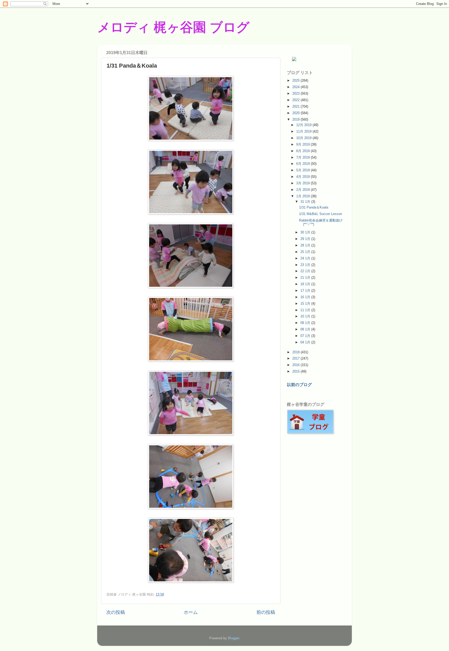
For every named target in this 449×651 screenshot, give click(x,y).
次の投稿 (115, 612)
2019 (296, 119)
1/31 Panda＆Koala (313, 207)
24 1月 (305, 258)
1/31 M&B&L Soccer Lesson (320, 214)
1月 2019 (303, 196)
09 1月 (305, 323)
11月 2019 (304, 131)
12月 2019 (304, 125)
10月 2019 (304, 138)
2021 (296, 106)
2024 (296, 87)
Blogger (233, 638)
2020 (296, 113)
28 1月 (305, 245)
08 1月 (305, 329)
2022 (296, 100)
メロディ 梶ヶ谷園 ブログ (173, 27)
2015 (296, 371)
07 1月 (305, 336)
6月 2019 (303, 164)
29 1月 (305, 239)
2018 (296, 352)
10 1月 (305, 316)
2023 (296, 93)
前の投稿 (265, 612)
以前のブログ (299, 384)
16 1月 (305, 297)
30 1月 (305, 232)
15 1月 (305, 303)
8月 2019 (303, 151)
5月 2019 (303, 170)
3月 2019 (303, 183)
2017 (296, 358)
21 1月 (305, 277)
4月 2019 (303, 177)
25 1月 (305, 252)
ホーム (191, 612)
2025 (296, 80)
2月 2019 (303, 190)
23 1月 (305, 265)
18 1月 (305, 284)
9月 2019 (303, 144)
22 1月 (305, 271)
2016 (296, 365)
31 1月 (305, 202)
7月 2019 (303, 157)
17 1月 (305, 290)
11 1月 (305, 310)
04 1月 (305, 342)
